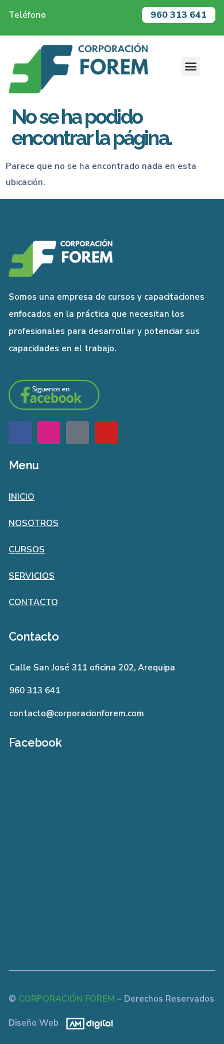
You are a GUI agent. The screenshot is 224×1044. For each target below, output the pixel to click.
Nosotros (34, 523)
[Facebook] (20, 432)
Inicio (21, 497)
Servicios (32, 576)
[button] (190, 66)
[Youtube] (106, 432)
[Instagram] (48, 432)
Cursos (27, 549)
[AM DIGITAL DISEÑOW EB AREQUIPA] (86, 1023)
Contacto (33, 602)
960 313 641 (178, 15)
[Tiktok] (77, 432)
